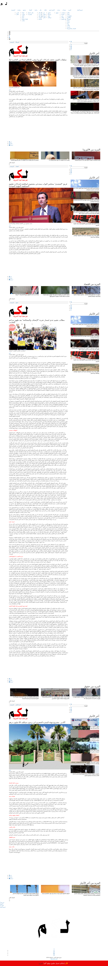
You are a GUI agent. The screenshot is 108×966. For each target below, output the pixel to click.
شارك (11, 143)
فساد (68, 14)
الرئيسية (13, 10)
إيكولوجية (69, 16)
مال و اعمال (30, 12)
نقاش (44, 14)
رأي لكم (40, 12)
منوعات (64, 10)
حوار (49, 16)
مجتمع (24, 10)
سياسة (19, 10)
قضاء (23, 12)
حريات (58, 10)
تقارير (17, 12)
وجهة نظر (41, 16)
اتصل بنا (2, 905)
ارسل (11, 145)
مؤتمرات (30, 14)
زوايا (68, 24)
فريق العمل (80, 10)
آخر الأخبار (18, 705)
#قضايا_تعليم (25, 19)
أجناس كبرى (52, 10)
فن (44, 12)
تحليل (17, 14)
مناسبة (62, 14)
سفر (62, 16)
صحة (23, 17)
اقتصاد (30, 10)
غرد (11, 142)
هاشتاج (40, 19)
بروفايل (49, 17)
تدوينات (40, 17)
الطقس (69, 17)
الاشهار (1, 904)
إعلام (68, 12)
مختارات (63, 12)
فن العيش (63, 19)
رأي (41, 10)
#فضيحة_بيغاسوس (71, 28)
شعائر (62, 17)
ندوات (44, 16)
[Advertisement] (38, 130)
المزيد (69, 10)
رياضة (36, 10)
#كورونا (69, 19)
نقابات (23, 20)
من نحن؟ (2, 902)
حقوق (57, 12)
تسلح (68, 20)
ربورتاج (49, 14)
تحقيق (49, 12)
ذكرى (68, 22)
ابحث (86, 43)
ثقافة (45, 10)
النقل (23, 16)
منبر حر (40, 14)
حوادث (23, 14)
